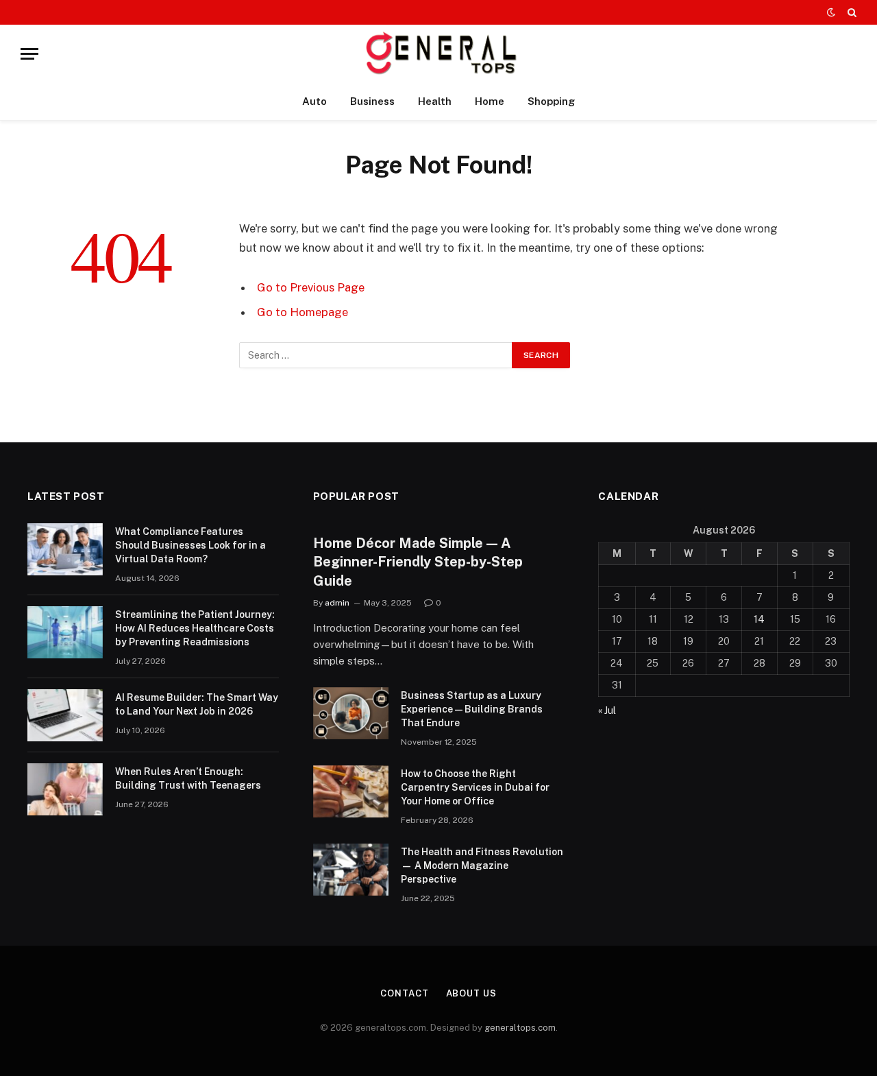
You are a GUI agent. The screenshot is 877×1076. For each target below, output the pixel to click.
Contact (404, 993)
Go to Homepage (302, 312)
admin (337, 603)
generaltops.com (520, 1028)
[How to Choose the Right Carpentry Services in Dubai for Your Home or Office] (350, 791)
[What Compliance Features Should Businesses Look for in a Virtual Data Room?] (65, 549)
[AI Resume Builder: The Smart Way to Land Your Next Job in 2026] (65, 715)
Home (489, 101)
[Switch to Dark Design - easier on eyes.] (831, 12)
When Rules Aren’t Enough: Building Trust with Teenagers (188, 778)
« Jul (607, 710)
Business (372, 101)
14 (759, 619)
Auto (314, 101)
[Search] (850, 12)
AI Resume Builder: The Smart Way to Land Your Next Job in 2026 (196, 704)
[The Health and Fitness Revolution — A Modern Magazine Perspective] (350, 870)
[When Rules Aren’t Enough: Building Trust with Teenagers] (65, 789)
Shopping (551, 101)
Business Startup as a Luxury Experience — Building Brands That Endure (472, 709)
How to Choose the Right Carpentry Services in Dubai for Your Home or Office (475, 787)
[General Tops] (439, 54)
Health (435, 101)
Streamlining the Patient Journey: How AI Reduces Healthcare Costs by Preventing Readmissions (195, 628)
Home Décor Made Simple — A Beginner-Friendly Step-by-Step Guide (418, 561)
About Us (471, 993)
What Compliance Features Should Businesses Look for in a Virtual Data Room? (190, 545)
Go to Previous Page (311, 287)
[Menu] (29, 53)
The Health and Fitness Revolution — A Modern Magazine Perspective (482, 865)
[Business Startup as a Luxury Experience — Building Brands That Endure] (350, 713)
